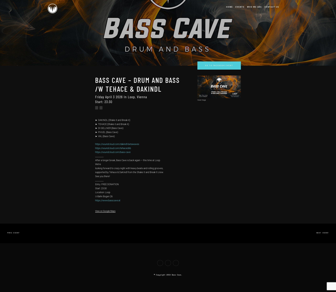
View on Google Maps (105, 211)
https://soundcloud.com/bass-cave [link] (113, 152)
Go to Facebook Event (219, 65)
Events (240, 7)
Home (229, 7)
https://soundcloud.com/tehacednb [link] (113, 148)
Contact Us (271, 7)
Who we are (254, 7)
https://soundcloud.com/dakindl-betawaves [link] (117, 144)
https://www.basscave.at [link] (107, 200)
